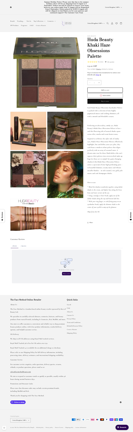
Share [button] (91, 222)
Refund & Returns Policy (74, 326)
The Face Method (19, 427)
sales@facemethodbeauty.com (20, 372)
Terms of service (59, 427)
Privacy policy (49, 427)
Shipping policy (69, 427)
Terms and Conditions (74, 322)
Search (69, 304)
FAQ (68, 308)
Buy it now (105, 101)
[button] (39, 21)
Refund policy (40, 427)
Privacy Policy (71, 319)
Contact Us (70, 315)
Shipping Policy (72, 333)
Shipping (98, 69)
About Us (70, 312)
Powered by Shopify (29, 427)
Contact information (80, 427)
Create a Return (72, 329)
